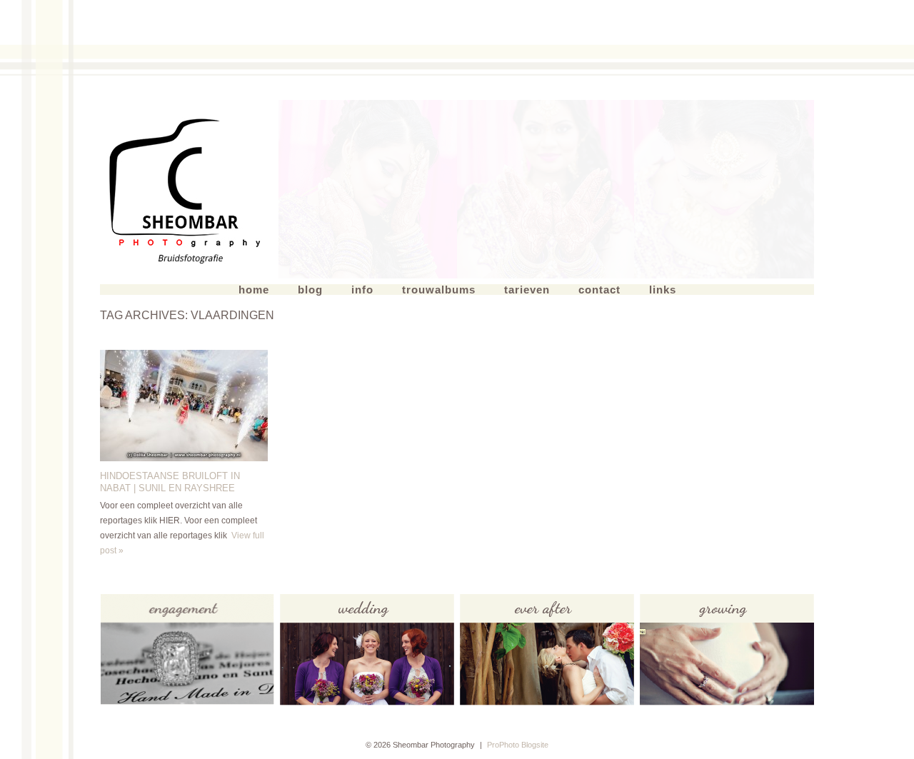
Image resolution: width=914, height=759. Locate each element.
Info (362, 289)
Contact (599, 289)
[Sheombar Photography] (189, 189)
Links (662, 289)
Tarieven (527, 289)
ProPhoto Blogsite (517, 744)
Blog (310, 289)
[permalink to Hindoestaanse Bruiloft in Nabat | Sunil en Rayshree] (184, 458)
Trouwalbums (439, 289)
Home (253, 289)
